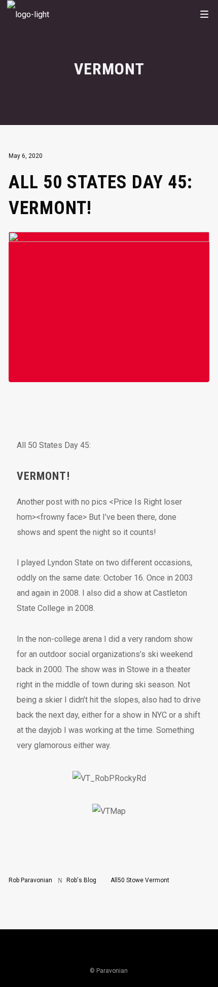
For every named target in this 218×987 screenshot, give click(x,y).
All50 (118, 880)
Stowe (134, 880)
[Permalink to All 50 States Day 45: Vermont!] (109, 374)
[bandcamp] (147, 952)
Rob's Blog (81, 880)
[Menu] (204, 14)
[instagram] (45, 952)
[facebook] (172, 952)
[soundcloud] (96, 952)
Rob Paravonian (30, 880)
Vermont (157, 880)
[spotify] (121, 952)
